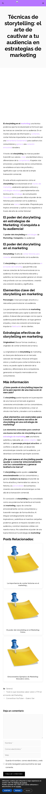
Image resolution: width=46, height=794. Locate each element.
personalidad (18, 486)
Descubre (7, 197)
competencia (24, 160)
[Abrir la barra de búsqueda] (3, 3)
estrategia (18, 194)
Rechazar (18, 790)
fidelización (16, 326)
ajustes (18, 787)
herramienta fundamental (17, 141)
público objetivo (30, 440)
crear (23, 157)
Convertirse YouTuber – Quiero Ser (20, 698)
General (9, 689)
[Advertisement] (23, 98)
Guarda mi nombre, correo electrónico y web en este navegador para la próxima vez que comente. (24, 763)
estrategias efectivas (11, 190)
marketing (25, 123)
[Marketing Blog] (24, 3)
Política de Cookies (20, 783)
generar (20, 144)
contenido (35, 134)
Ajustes (28, 790)
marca (16, 204)
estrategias (32, 234)
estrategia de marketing (14, 437)
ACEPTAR (7, 790)
